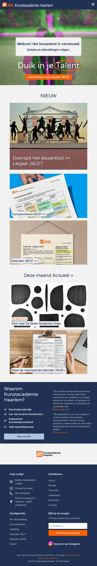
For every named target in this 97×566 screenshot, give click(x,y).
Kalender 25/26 (18, 539)
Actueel (52, 485)
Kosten (13, 544)
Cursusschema (17, 524)
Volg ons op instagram (67, 543)
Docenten (53, 500)
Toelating (14, 529)
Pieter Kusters (60, 432)
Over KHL (53, 490)
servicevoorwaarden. (49, 558)
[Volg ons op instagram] (50, 543)
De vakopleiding (18, 519)
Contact (52, 505)
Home (51, 480)
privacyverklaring (73, 555)
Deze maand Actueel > (48, 275)
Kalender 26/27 (18, 534)
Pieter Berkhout (61, 409)
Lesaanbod (54, 495)
